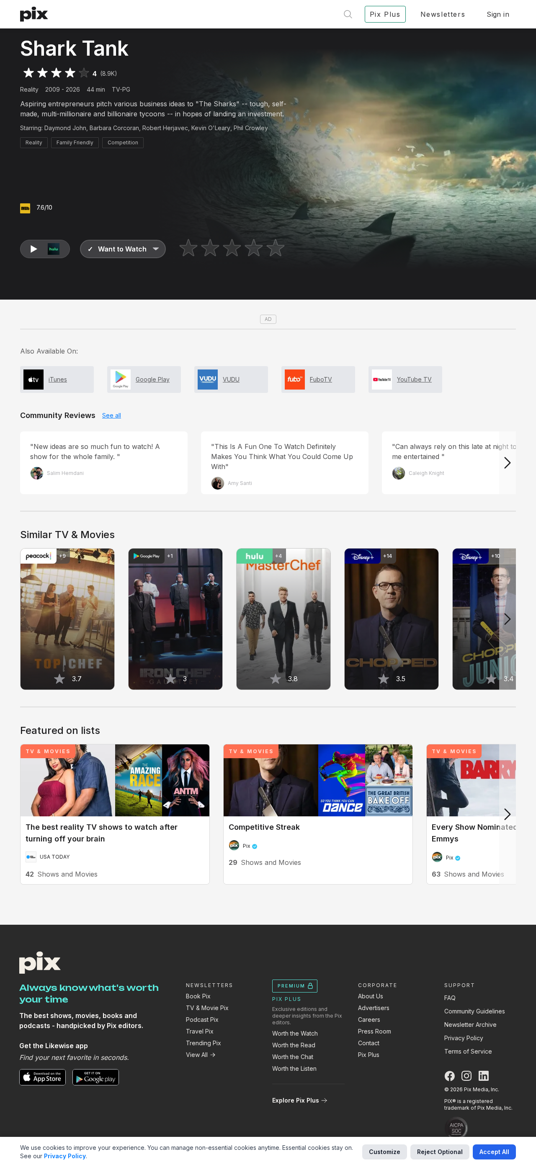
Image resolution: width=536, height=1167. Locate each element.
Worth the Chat (292, 1056)
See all (111, 415)
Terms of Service (468, 1051)
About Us (370, 996)
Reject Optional (440, 1151)
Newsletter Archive (470, 1024)
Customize (384, 1151)
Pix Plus (368, 1054)
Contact (368, 1042)
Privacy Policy (463, 1037)
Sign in (498, 14)
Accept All (494, 1151)
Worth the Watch (295, 1033)
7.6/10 (44, 207)
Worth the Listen (294, 1068)
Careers (369, 1019)
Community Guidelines (474, 1011)
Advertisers (373, 1007)
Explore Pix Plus (295, 1100)
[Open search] (348, 14)
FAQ (450, 997)
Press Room (374, 1031)
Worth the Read (293, 1045)
